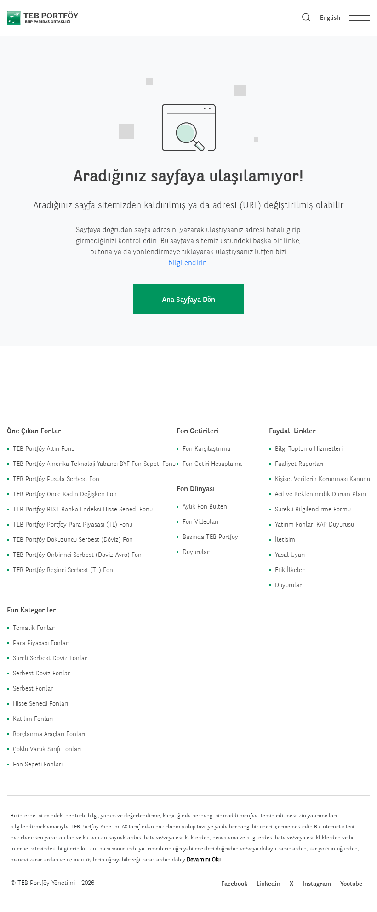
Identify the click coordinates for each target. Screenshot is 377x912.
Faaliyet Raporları (299, 463)
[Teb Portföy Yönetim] (59, 17)
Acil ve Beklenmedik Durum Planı (320, 494)
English (330, 17)
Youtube (351, 883)
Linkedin (268, 883)
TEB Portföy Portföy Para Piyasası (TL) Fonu (72, 524)
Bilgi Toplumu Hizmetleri (309, 448)
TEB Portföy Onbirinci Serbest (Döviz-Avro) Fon (77, 554)
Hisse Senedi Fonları (40, 703)
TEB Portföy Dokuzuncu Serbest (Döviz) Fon (73, 539)
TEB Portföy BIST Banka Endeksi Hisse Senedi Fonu (83, 509)
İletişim (285, 539)
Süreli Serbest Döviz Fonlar (50, 658)
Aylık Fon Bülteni (205, 506)
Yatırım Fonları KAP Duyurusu (314, 524)
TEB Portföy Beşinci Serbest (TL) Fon (63, 569)
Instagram (317, 883)
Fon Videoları (200, 521)
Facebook (234, 883)
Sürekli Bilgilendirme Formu (313, 509)
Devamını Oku (204, 859)
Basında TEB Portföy (210, 536)
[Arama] (306, 17)
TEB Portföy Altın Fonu (43, 448)
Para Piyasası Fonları (41, 642)
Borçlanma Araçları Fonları (49, 733)
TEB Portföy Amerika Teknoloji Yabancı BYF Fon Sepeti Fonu (94, 463)
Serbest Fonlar (33, 688)
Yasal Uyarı (290, 554)
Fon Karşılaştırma (206, 448)
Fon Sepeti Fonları (38, 764)
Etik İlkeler (289, 569)
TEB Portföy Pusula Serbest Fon (56, 478)
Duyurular (196, 551)
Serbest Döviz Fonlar (41, 673)
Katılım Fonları (33, 718)
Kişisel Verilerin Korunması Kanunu (322, 478)
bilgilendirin (187, 262)
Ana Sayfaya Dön (188, 299)
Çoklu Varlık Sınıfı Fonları (47, 749)
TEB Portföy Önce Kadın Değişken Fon (65, 494)
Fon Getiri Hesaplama (212, 463)
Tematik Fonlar (33, 627)
